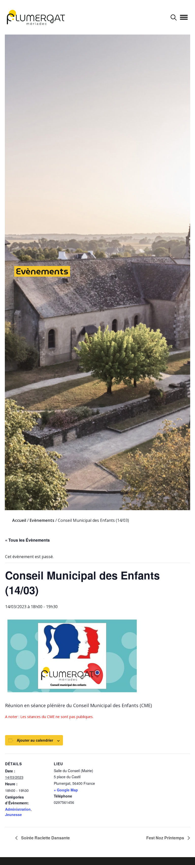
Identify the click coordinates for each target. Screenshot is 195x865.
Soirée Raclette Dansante (45, 838)
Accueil (19, 520)
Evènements (42, 271)
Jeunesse (13, 814)
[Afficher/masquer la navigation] (184, 17)
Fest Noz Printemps (165, 838)
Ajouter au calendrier (35, 740)
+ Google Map (66, 789)
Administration (18, 809)
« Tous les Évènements (27, 540)
